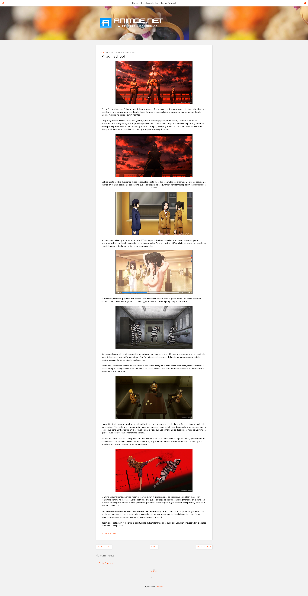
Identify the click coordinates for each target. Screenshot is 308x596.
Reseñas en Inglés (149, 3)
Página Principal (168, 3)
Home (135, 3)
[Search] (305, 4)
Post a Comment (106, 563)
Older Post (203, 547)
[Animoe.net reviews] (154, 34)
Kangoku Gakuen (109, 533)
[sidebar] (3, 4)
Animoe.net (159, 587)
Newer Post (104, 547)
